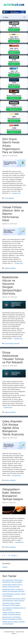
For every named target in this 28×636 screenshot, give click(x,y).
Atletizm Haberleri (10, 268)
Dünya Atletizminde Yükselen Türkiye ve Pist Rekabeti (13, 357)
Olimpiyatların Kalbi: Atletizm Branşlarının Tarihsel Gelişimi (12, 494)
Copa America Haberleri (11, 343)
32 (9, 555)
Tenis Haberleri (9, 198)
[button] (24, 17)
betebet (4, 567)
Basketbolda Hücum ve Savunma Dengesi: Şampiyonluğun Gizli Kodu (12, 285)
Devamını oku (16, 193)
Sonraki (14, 555)
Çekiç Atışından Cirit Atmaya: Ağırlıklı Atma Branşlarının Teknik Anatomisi (13, 428)
